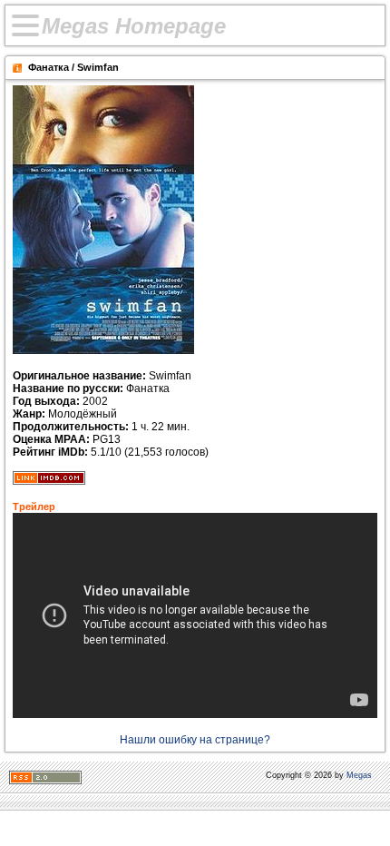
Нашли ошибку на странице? (195, 739)
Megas (359, 775)
